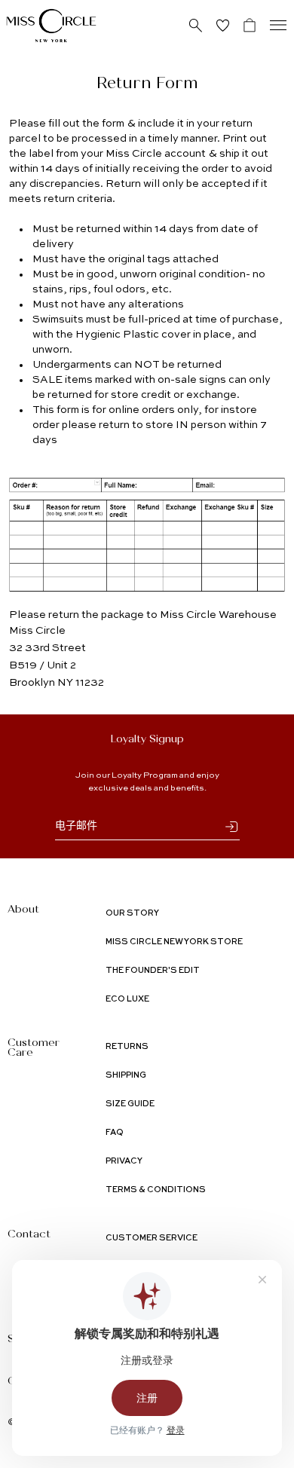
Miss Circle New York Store (174, 942)
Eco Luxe (127, 999)
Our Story (132, 914)
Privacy (124, 1162)
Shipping (126, 1076)
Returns (127, 1047)
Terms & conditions (156, 1190)
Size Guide (130, 1104)
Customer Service (152, 1238)
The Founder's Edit (153, 971)
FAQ (115, 1133)
